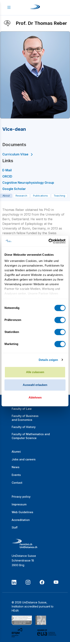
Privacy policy (21, 496)
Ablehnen (35, 397)
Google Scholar (14, 189)
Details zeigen (48, 359)
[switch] (60, 320)
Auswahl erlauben (35, 384)
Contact (17, 482)
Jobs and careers (24, 459)
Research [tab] (21, 195)
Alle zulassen (35, 372)
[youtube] (56, 582)
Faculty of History (24, 427)
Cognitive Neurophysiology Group (28, 183)
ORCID (7, 176)
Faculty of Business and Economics (25, 417)
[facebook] (42, 582)
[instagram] (28, 582)
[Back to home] (35, 7)
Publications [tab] (40, 195)
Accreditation (21, 520)
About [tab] (6, 195)
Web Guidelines (22, 512)
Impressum (19, 504)
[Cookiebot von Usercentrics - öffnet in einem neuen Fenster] (49, 241)
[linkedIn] (14, 582)
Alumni (16, 451)
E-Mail (7, 170)
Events (16, 475)
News (15, 467)
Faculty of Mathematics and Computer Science (31, 436)
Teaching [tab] (59, 195)
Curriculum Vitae (15, 154)
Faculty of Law (22, 408)
